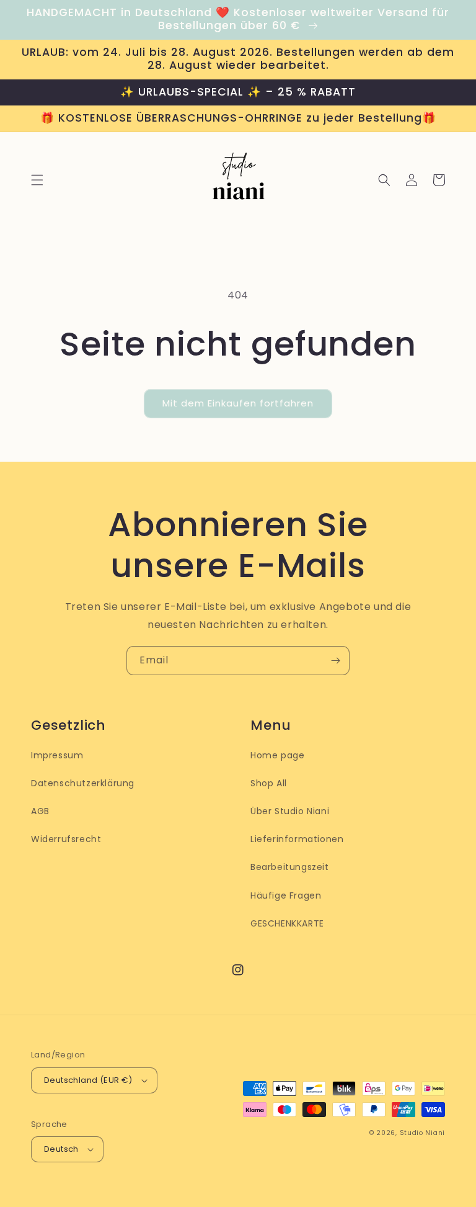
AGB (40, 811)
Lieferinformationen (296, 839)
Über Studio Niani (289, 811)
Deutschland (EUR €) (88, 1080)
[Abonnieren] (335, 660)
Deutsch (61, 1149)
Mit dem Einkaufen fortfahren (238, 403)
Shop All (268, 783)
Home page (277, 755)
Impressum (57, 755)
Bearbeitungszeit (289, 867)
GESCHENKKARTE (287, 923)
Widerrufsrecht (66, 839)
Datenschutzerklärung (82, 783)
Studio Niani (422, 1132)
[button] (37, 180)
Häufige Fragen (285, 895)
